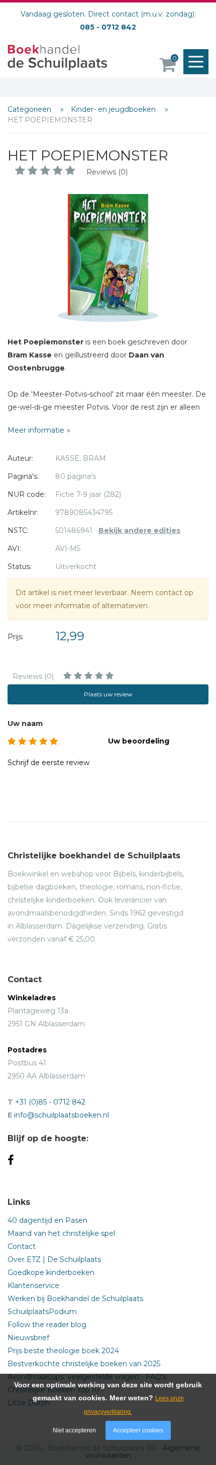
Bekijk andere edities (139, 530)
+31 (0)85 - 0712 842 (50, 1102)
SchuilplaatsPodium (42, 1311)
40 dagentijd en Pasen (47, 1220)
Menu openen (195, 61)
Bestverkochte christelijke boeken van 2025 (84, 1363)
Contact (22, 1246)
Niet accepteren (74, 1430)
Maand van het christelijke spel (61, 1233)
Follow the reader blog (47, 1324)
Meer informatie (36, 430)
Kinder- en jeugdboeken (114, 109)
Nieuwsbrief (28, 1337)
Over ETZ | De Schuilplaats (54, 1259)
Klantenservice (33, 1285)
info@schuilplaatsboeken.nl (61, 1115)
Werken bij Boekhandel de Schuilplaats (75, 1298)
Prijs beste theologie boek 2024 (63, 1350)
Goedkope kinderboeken (51, 1272)
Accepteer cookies (138, 1430)
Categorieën (30, 109)
